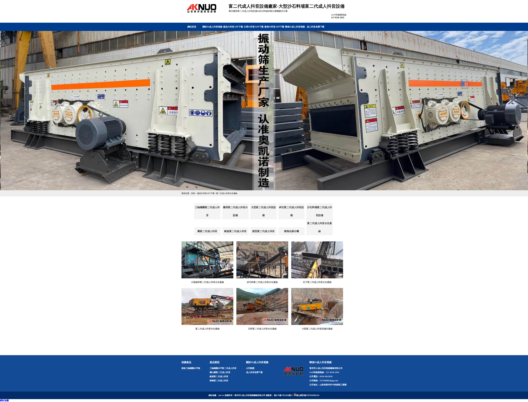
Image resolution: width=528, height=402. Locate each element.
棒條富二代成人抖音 (219, 380)
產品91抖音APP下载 (233, 27)
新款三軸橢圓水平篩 (191, 368)
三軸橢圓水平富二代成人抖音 (223, 368)
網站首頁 (191, 27)
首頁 (193, 193)
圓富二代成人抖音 (207, 231)
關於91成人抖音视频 (212, 27)
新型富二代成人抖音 (263, 231)
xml (219, 395)
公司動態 (250, 368)
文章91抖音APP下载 (254, 27)
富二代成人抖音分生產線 (226, 193)
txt (223, 395)
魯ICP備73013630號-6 (283, 395)
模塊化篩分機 (291, 231)
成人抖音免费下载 (315, 27)
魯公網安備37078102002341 (307, 395)
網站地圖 (4, 400)
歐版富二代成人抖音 (235, 231)
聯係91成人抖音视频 (295, 27)
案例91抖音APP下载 (274, 27)
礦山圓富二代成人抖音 (220, 372)
